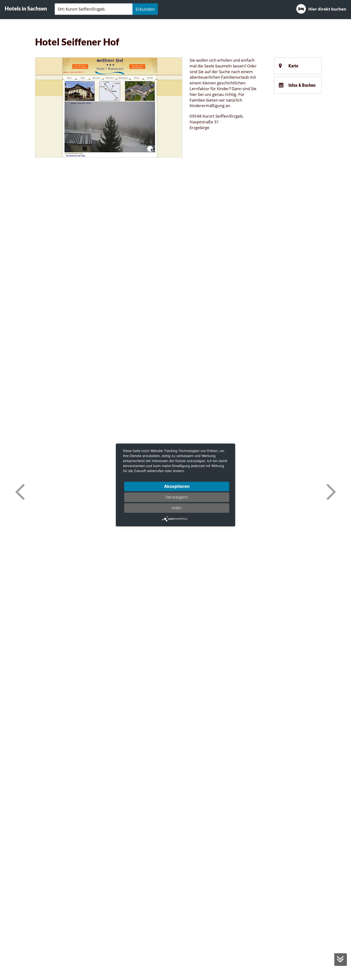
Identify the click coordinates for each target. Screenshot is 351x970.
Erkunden (145, 9)
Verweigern (176, 497)
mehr (176, 507)
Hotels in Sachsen (26, 8)
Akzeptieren (177, 486)
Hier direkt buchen (327, 9)
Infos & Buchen (301, 85)
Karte (293, 66)
